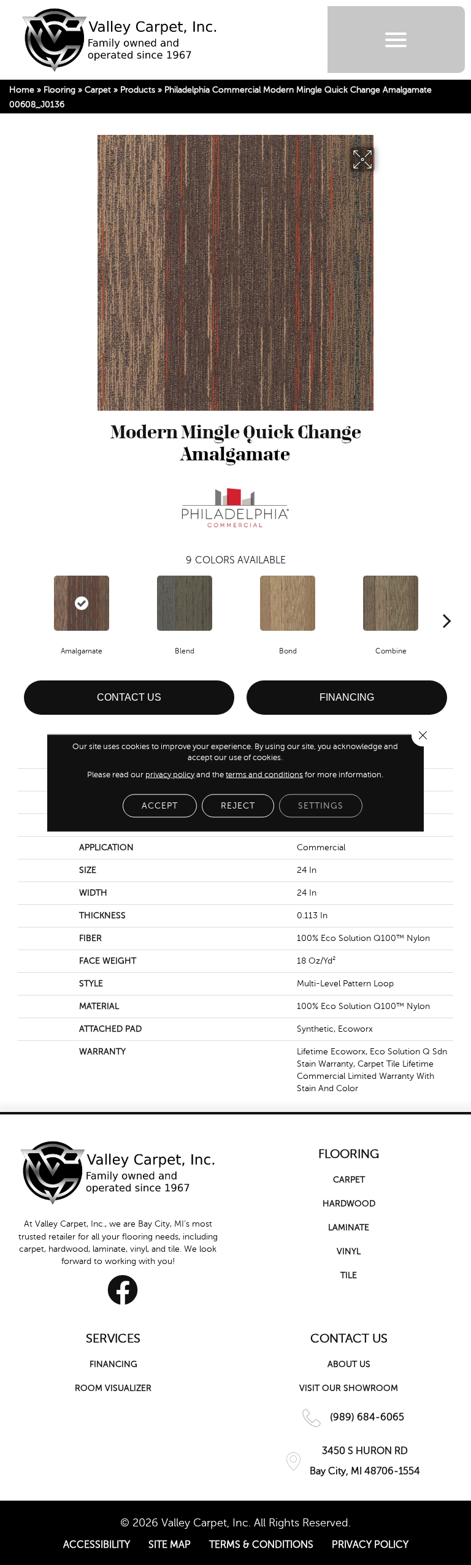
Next (447, 602)
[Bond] (287, 603)
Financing (347, 697)
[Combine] (390, 603)
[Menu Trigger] (396, 39)
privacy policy (169, 774)
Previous (24, 602)
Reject (238, 805)
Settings (320, 805)
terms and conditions (264, 774)
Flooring (59, 89)
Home (21, 89)
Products (137, 89)
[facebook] (122, 1289)
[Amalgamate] (81, 603)
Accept (160, 805)
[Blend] (184, 603)
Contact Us (129, 697)
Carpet (98, 89)
